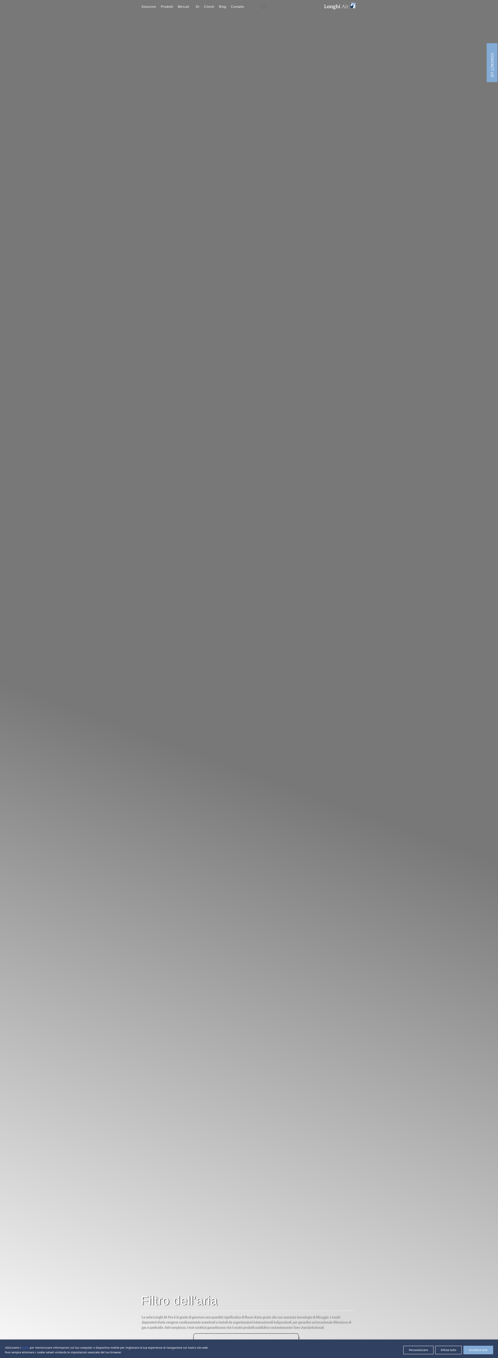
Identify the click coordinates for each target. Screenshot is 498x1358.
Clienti (209, 6)
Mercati (183, 6)
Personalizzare (418, 1350)
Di (197, 6)
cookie (25, 1347)
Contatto (237, 6)
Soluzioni (148, 6)
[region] (249, 1349)
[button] (184, 6)
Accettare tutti (478, 1350)
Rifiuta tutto (448, 1350)
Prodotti (167, 6)
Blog (222, 6)
